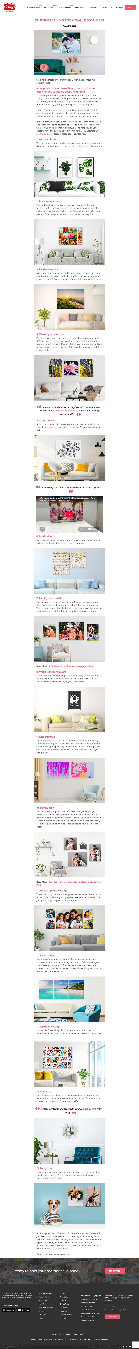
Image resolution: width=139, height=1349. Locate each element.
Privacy (118, 1347)
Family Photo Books (87, 1310)
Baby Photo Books (87, 1306)
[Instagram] (126, 1347)
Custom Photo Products (89, 1299)
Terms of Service (108, 1347)
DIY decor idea (62, 678)
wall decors (89, 1108)
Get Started (114, 1271)
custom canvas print (74, 1175)
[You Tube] (130, 1347)
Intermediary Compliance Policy (92, 1347)
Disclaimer (77, 1347)
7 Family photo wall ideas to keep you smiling (71, 666)
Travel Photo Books (87, 1320)
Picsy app (68, 1239)
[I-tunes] (23, 1310)
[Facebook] (123, 1347)
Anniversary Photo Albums (90, 1313)
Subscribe (112, 1317)
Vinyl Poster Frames (64, 410)
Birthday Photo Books (88, 1303)
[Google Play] (8, 1310)
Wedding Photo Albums (89, 1317)
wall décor (47, 133)
